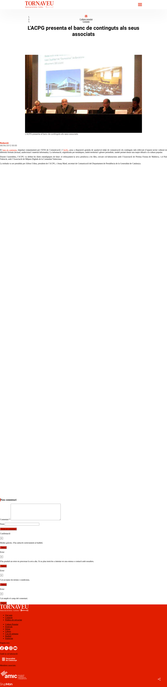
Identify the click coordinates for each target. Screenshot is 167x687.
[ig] (11, 649)
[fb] (2, 649)
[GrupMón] (6, 686)
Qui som (8, 615)
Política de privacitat (13, 620)
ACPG (65, 150)
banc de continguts (10, 150)
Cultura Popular (11, 624)
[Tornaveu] (27, 8)
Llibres (8, 631)
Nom (2, 524)
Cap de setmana (11, 634)
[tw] (6, 649)
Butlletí (8, 636)
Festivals (8, 627)
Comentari (5, 519)
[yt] (15, 649)
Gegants (86, 21)
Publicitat (9, 638)
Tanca (3, 547)
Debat (7, 629)
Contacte (9, 617)
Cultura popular (86, 19)
